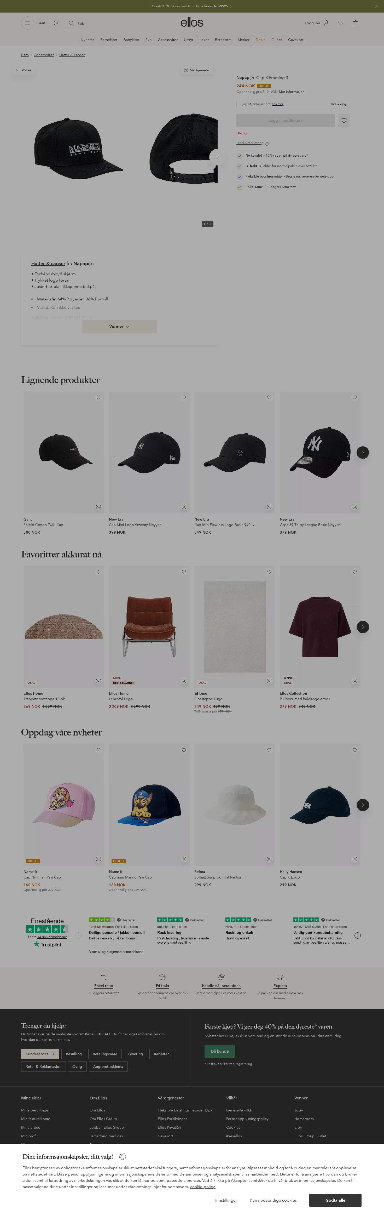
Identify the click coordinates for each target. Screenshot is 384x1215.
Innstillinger (226, 1200)
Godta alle (335, 1200)
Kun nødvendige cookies (273, 1200)
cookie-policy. (203, 1186)
